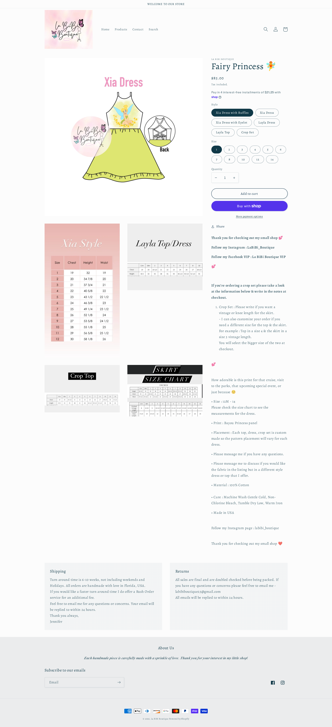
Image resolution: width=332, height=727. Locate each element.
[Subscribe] (119, 682)
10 (243, 159)
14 (272, 159)
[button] (266, 29)
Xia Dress (267, 113)
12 (257, 159)
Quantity (216, 169)
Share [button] (220, 226)
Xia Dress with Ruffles (232, 113)
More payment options (249, 216)
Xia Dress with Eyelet (231, 122)
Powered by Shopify (179, 718)
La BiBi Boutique (159, 718)
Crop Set (247, 132)
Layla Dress (266, 122)
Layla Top (223, 132)
